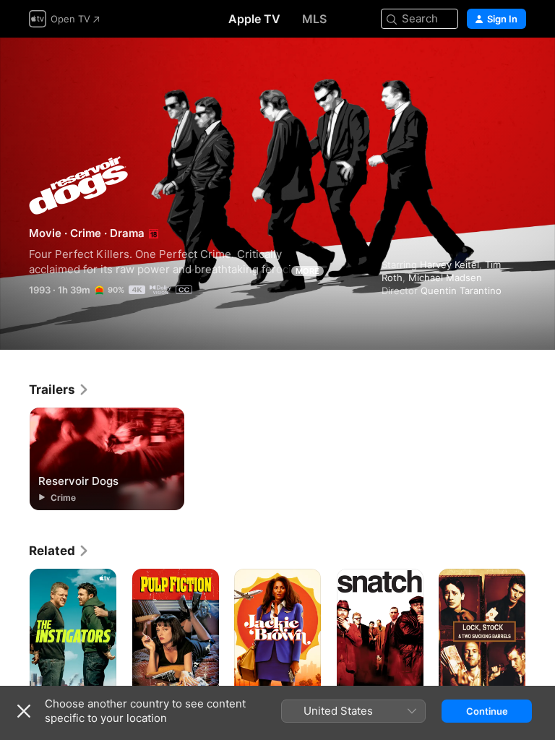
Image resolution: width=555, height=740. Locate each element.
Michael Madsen (445, 277)
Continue (487, 711)
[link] (59, 389)
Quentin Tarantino (461, 290)
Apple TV (254, 19)
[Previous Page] (14, 634)
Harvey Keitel (449, 264)
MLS (314, 19)
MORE (307, 271)
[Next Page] (540, 634)
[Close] (23, 711)
